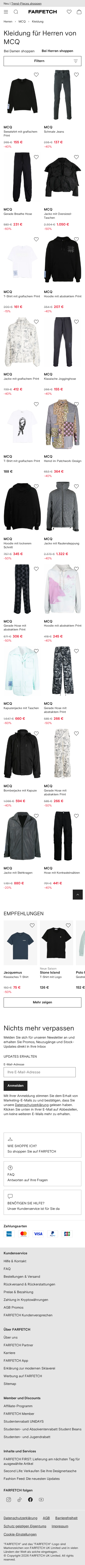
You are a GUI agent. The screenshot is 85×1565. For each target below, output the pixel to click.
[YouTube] (41, 1500)
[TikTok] (19, 1500)
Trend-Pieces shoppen (26, 3)
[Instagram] (9, 1500)
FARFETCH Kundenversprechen (28, 1315)
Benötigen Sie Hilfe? (25, 1203)
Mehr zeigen (42, 1002)
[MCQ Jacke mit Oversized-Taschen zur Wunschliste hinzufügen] (76, 157)
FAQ (11, 1174)
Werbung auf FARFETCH (23, 1376)
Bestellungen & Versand (22, 1276)
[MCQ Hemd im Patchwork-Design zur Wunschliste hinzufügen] (76, 404)
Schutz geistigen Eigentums (25, 1526)
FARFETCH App (16, 1360)
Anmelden (15, 1085)
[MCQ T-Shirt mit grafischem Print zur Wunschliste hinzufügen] (36, 239)
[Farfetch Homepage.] (43, 12)
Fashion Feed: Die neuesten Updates (32, 1478)
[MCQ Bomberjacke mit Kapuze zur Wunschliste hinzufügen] (36, 734)
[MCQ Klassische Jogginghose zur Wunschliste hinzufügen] (76, 322)
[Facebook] (30, 1500)
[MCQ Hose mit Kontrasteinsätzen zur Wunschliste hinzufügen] (76, 816)
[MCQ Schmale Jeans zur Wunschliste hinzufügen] (76, 75)
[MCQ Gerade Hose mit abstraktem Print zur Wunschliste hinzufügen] (36, 569)
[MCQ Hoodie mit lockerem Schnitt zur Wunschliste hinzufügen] (36, 486)
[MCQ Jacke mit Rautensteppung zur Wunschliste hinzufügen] (76, 486)
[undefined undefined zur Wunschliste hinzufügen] (32, 925)
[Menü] (6, 12)
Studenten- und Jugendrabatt (27, 1437)
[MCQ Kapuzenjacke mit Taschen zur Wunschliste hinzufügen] (36, 651)
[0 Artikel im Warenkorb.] (79, 12)
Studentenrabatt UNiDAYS (24, 1421)
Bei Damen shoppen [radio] (20, 52)
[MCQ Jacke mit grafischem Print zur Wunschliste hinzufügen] (36, 322)
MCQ (22, 21)
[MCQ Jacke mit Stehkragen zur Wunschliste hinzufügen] (36, 816)
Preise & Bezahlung (18, 1292)
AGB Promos (13, 1307)
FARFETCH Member (19, 1413)
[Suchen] (16, 12)
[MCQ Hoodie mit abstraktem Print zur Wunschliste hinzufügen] (76, 239)
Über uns (10, 1337)
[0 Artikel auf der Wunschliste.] (69, 12)
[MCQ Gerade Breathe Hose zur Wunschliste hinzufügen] (36, 157)
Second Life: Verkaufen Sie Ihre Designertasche (40, 1471)
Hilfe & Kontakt (15, 1261)
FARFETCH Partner (18, 1345)
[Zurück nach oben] (78, 895)
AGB (46, 1518)
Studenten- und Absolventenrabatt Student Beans (42, 1429)
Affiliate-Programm (18, 1406)
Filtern (39, 61)
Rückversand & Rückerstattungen (29, 1284)
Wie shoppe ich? (22, 1146)
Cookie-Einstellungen (20, 1534)
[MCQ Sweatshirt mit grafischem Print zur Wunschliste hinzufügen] (36, 75)
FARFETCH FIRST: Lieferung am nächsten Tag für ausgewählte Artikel (42, 1461)
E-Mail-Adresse (14, 1064)
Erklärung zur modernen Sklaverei (29, 1368)
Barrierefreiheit (66, 1518)
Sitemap (10, 1383)
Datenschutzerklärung (32, 1104)
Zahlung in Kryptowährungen (26, 1299)
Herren (8, 21)
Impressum (60, 1526)
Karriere (9, 1352)
